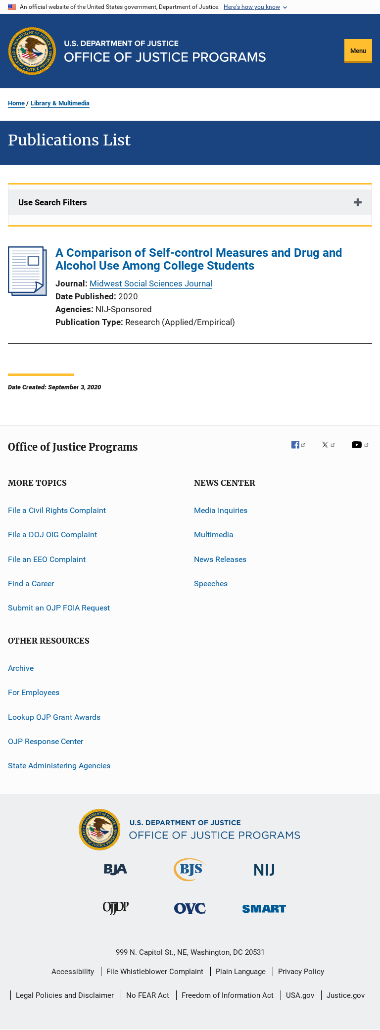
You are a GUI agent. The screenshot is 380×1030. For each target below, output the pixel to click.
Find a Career (31, 583)
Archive (21, 668)
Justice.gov (346, 995)
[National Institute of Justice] (264, 877)
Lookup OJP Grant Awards (54, 716)
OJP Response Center (45, 741)
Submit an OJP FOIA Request (59, 607)
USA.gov (300, 995)
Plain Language (241, 971)
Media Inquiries (220, 510)
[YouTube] (362, 452)
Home (16, 103)
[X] (332, 452)
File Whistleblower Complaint (154, 971)
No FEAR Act (147, 995)
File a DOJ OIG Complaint (52, 534)
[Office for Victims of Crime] (190, 915)
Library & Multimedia (60, 103)
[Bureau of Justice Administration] (115, 877)
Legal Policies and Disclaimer (65, 995)
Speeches (211, 583)
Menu (358, 50)
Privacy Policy (301, 971)
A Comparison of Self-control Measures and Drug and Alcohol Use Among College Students (198, 259)
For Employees (33, 692)
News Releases (220, 559)
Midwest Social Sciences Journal (151, 283)
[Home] (165, 51)
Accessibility (72, 971)
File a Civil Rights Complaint (57, 510)
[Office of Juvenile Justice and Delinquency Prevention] (116, 916)
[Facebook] (302, 452)
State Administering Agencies (59, 765)
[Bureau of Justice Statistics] (190, 883)
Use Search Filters (52, 202)
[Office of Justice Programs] (32, 51)
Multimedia (214, 534)
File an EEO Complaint (47, 559)
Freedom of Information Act (228, 995)
